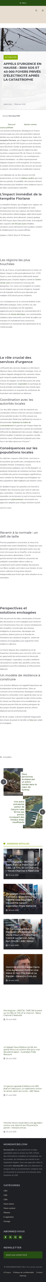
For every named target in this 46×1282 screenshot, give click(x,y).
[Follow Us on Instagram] (15, 1237)
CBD (5, 1191)
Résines (7, 1212)
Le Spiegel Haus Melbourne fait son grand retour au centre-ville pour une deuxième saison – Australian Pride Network (22, 899)
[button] (36, 10)
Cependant (22, 384)
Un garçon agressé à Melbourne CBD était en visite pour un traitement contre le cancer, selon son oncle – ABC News (22, 934)
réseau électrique (18, 314)
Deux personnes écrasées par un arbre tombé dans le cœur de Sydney (29, 782)
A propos (7, 1272)
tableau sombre (27, 178)
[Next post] (42, 811)
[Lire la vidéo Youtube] (21, 246)
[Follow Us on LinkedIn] (20, 1237)
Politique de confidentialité (23, 1272)
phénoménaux (17, 499)
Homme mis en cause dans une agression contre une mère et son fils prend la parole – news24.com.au (23, 1125)
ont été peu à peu (19, 223)
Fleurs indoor (9, 1204)
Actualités (10, 57)
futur (31, 720)
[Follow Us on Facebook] (5, 1237)
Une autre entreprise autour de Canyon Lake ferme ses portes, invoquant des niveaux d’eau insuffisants (16, 812)
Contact (39, 1272)
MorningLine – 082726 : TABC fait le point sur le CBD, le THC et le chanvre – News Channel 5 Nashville (23, 1013)
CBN (5, 1199)
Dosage (7, 1221)
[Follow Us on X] (10, 1237)
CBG (5, 1195)
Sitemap (23, 1276)
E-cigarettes (9, 1217)
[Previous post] (3, 781)
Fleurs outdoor (9, 1208)
